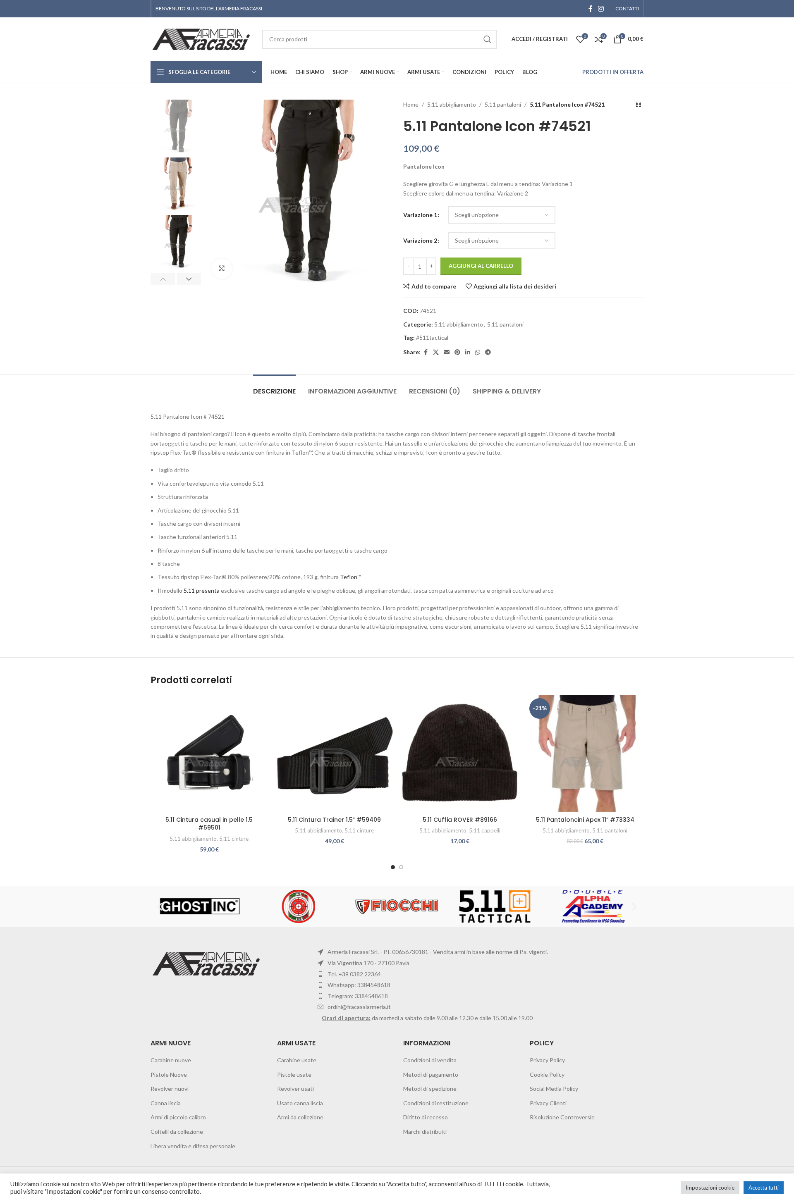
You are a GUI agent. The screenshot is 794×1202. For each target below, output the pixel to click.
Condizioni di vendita (430, 1060)
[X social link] (435, 352)
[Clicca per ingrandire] (221, 268)
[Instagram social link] (601, 8)
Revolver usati (295, 1088)
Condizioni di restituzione (436, 1103)
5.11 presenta (202, 590)
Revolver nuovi (170, 1088)
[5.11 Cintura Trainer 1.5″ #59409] (334, 753)
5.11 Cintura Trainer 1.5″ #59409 (334, 820)
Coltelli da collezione (177, 1131)
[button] (163, 279)
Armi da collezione (300, 1117)
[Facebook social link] (591, 8)
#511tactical (432, 337)
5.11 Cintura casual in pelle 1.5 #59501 (209, 824)
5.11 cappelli (484, 830)
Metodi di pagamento (430, 1074)
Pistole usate (294, 1074)
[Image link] (207, 963)
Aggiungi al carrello (481, 265)
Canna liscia (166, 1103)
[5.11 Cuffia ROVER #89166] (459, 753)
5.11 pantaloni (503, 104)
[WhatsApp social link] (478, 352)
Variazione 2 (420, 240)
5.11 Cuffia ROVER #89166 (460, 820)
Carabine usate (296, 1060)
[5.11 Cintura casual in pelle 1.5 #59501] (209, 753)
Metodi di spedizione (430, 1088)
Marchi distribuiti (425, 1131)
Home (411, 104)
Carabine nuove (171, 1060)
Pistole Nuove (169, 1074)
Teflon (348, 576)
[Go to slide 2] (401, 867)
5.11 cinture (234, 838)
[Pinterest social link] (457, 352)
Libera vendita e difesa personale (193, 1146)
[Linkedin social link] (468, 352)
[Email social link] (446, 352)
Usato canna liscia (300, 1103)
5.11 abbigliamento (451, 104)
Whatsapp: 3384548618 (359, 984)
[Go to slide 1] (393, 867)
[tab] (274, 387)
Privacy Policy (547, 1060)
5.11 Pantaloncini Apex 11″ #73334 (585, 820)
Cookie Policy (547, 1074)
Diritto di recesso (425, 1117)
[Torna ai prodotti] (638, 105)
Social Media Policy (554, 1088)
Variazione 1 (420, 214)
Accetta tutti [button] (764, 1187)
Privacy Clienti (548, 1103)
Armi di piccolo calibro (178, 1117)
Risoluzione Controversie (562, 1117)
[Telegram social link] (488, 352)
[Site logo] (202, 38)
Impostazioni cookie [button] (710, 1187)
